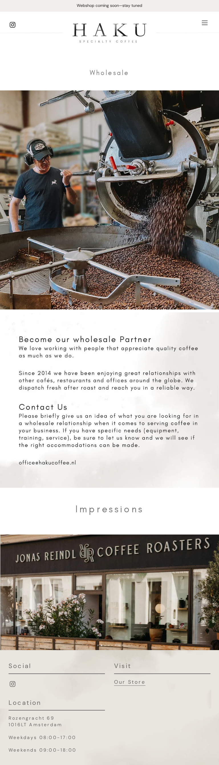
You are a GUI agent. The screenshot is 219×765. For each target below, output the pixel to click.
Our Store (129, 682)
